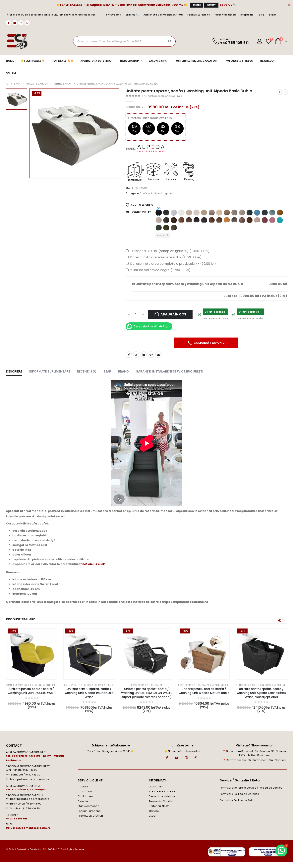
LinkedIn (144, 354)
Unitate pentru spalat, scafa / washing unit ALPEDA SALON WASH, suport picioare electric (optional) (146, 693)
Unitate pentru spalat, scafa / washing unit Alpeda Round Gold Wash (89, 693)
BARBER (197, 5)
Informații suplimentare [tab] (49, 371)
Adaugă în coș (173, 314)
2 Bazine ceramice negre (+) (160, 270)
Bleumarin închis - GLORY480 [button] (249, 212)
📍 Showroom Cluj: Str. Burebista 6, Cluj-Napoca (254, 760)
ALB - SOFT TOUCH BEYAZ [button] (174, 212)
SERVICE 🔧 (228, 5)
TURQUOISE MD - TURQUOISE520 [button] (280, 220)
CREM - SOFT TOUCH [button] (158, 220)
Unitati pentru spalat (50, 685)
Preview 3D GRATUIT (90, 816)
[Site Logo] (17, 41)
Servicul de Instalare (162, 796)
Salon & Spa (157, 61)
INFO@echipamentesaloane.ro (28, 828)
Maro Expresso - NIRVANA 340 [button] (204, 220)
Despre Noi (247, 14)
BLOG (152, 816)
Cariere (154, 811)
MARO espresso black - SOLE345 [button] (196, 220)
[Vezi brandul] (151, 148)
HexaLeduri (268, 61)
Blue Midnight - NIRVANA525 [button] (265, 212)
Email (158, 354)
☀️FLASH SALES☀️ (33, 61)
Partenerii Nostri (225, 14)
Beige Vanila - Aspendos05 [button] (219, 212)
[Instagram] (21, 22)
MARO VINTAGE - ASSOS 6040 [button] (242, 220)
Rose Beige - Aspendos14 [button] (257, 220)
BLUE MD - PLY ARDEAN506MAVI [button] (257, 212)
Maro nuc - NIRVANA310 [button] (219, 220)
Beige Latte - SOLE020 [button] (204, 212)
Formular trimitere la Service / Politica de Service (251, 787)
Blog (261, 14)
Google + (151, 354)
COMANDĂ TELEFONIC (209, 343)
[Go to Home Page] (7, 83)
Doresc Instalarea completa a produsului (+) (173, 263)
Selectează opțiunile (34, 675)
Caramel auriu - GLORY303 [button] (280, 212)
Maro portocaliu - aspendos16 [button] (227, 220)
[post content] (31, 654)
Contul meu (85, 796)
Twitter (136, 354)
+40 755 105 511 (16, 818)
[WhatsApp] (27, 22)
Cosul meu (85, 791)
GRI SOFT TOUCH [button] (166, 220)
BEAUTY (211, 5)
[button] (279, 620)
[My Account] (260, 41)
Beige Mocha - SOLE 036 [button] (211, 212)
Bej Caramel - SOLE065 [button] (227, 212)
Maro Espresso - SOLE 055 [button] (189, 220)
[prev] (279, 92)
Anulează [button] (162, 235)
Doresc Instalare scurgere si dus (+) (166, 257)
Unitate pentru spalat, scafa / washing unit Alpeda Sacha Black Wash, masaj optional (261, 693)
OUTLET (11, 73)
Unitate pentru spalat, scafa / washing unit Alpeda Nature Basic (204, 691)
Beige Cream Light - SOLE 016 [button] (196, 212)
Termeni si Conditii (161, 801)
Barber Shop (129, 61)
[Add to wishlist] (51, 634)
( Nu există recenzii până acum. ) (162, 96)
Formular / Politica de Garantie (239, 794)
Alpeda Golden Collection (250, 685)
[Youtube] (14, 22)
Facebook (129, 354)
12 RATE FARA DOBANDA (163, 791)
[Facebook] (8, 22)
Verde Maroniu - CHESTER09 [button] (166, 228)
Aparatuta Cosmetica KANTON (163, 14)
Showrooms (113, 14)
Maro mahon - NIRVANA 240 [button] (211, 220)
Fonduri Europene (198, 14)
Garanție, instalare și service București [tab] (169, 371)
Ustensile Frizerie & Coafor (196, 61)
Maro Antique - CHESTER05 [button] (174, 220)
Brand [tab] (123, 371)
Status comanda (88, 806)
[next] (285, 92)
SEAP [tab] (107, 371)
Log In (272, 14)
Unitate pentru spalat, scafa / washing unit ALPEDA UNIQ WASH (31, 691)
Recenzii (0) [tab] (86, 371)
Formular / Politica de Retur (237, 800)
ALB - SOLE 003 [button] (181, 212)
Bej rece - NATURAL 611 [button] (242, 212)
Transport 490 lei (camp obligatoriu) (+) (170, 251)
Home (10, 61)
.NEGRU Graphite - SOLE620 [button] (166, 212)
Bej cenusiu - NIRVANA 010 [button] (234, 212)
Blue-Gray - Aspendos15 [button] (272, 212)
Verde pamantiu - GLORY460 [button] (174, 228)
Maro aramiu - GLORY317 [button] (181, 220)
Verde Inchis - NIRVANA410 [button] (158, 228)
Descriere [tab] (14, 371)
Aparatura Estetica (96, 61)
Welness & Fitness (239, 61)
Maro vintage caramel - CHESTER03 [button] (249, 220)
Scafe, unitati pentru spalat (156, 193)
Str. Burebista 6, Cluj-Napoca (27, 789)
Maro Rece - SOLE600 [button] (234, 220)
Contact (83, 786)
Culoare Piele (138, 212)
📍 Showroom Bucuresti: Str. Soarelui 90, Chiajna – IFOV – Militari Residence (254, 753)
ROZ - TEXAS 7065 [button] (272, 220)
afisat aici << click (91, 564)
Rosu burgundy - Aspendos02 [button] (265, 220)
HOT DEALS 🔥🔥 (63, 61)
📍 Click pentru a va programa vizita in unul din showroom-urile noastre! (50, 14)
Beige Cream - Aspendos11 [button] (189, 212)
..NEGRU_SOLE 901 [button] (158, 212)
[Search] (169, 41)
